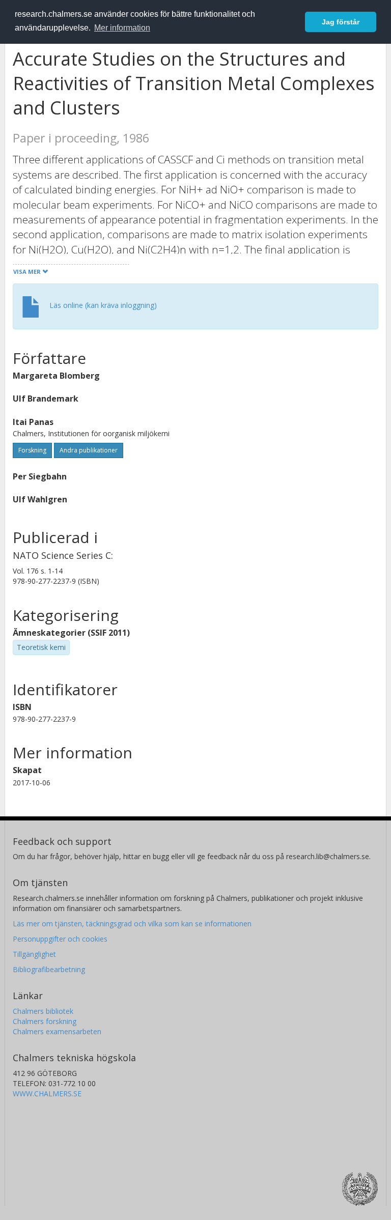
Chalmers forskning (44, 1021)
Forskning (32, 450)
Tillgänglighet (34, 954)
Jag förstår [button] (340, 22)
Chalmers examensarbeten (57, 1031)
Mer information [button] (122, 27)
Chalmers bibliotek (43, 1011)
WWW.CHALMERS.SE (47, 1093)
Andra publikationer (89, 450)
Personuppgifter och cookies (60, 939)
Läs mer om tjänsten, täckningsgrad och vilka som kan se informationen (132, 923)
